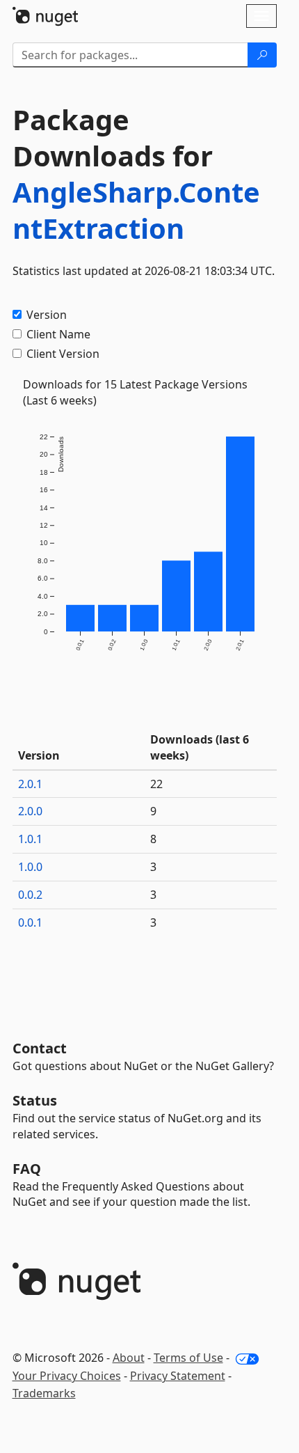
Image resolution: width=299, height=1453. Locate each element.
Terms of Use (188, 1357)
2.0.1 (30, 784)
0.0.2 (30, 894)
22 (156, 784)
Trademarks (44, 1393)
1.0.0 (30, 866)
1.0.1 (30, 839)
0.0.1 (30, 922)
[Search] (262, 55)
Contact (40, 1048)
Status (35, 1100)
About (129, 1357)
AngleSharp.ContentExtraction (136, 210)
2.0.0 (30, 811)
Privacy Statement (177, 1375)
